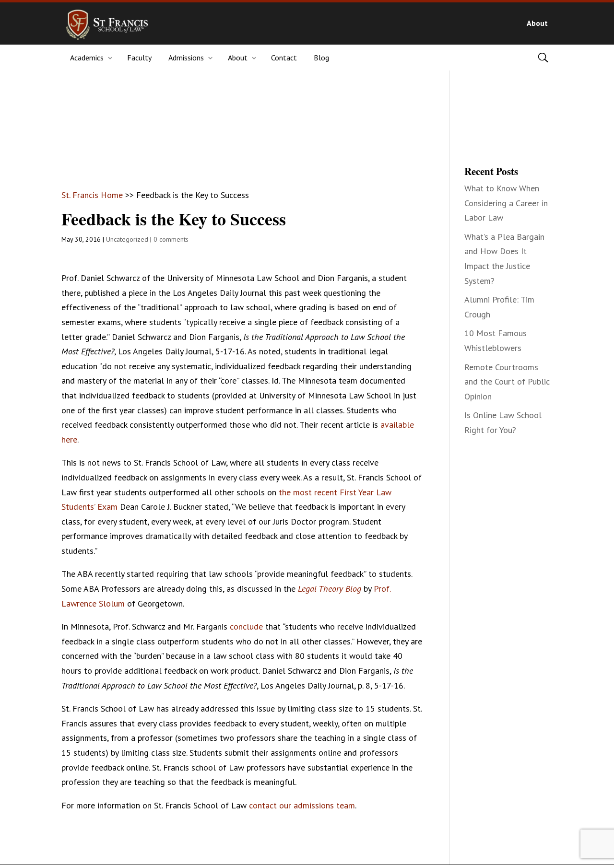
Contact (284, 57)
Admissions (186, 57)
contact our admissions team (302, 805)
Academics (87, 57)
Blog (321, 57)
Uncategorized (127, 239)
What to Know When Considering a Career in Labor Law (506, 203)
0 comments (171, 239)
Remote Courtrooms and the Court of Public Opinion (507, 382)
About (537, 23)
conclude (246, 626)
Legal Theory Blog (329, 588)
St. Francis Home (92, 194)
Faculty (139, 57)
